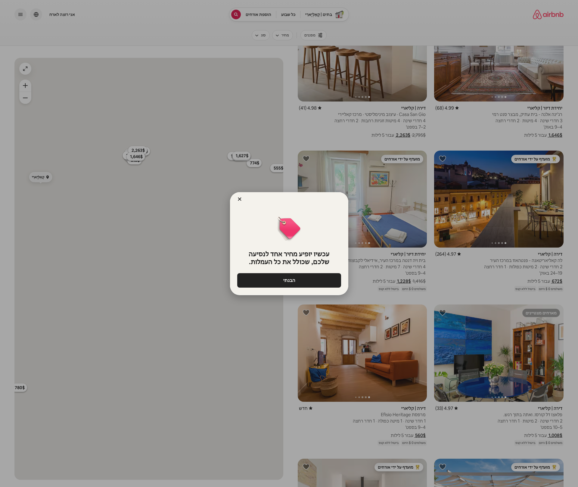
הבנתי (289, 280)
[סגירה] (239, 199)
